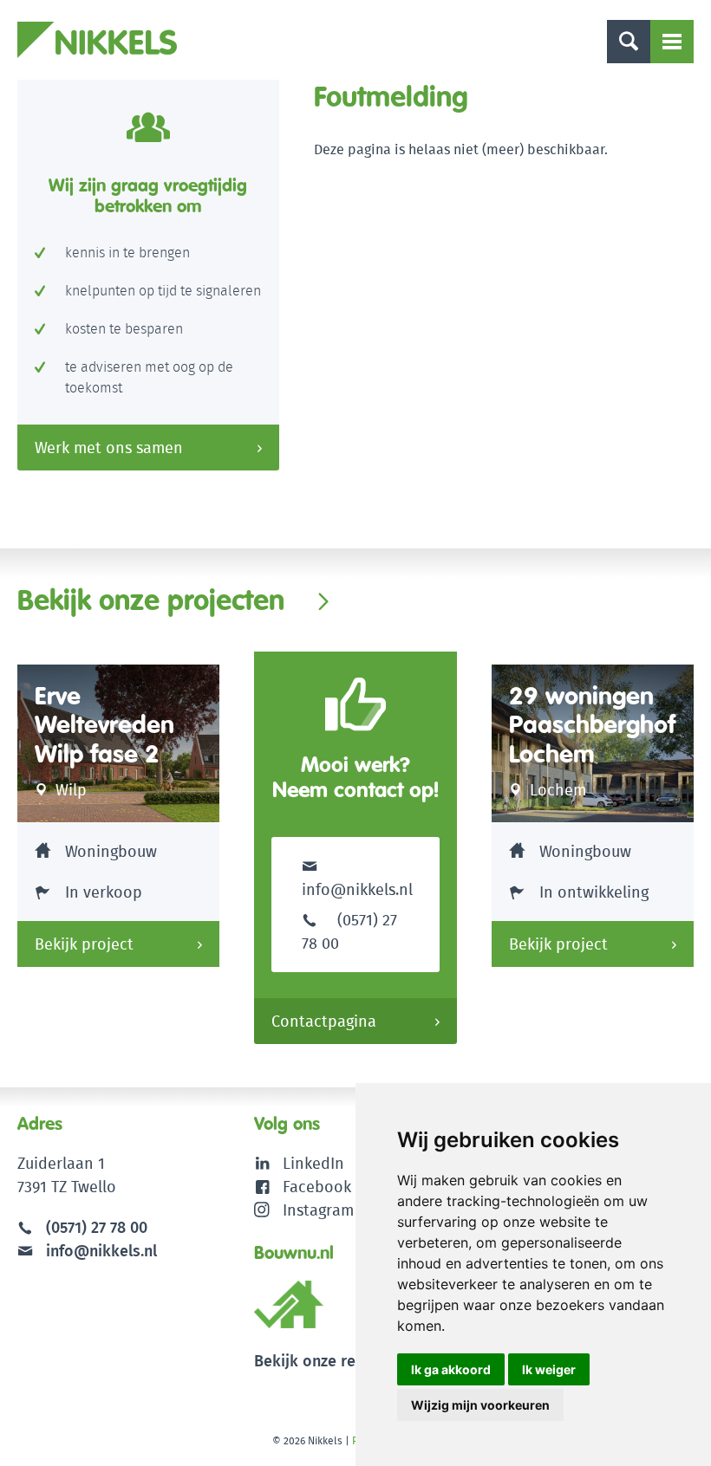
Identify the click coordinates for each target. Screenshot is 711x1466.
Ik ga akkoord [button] (451, 1369)
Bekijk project (84, 944)
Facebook (317, 1186)
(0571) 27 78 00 (96, 1227)
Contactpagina (323, 1021)
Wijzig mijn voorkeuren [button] (480, 1405)
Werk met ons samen (109, 447)
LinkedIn (313, 1163)
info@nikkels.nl (357, 889)
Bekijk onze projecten (150, 599)
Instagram (318, 1210)
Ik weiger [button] (549, 1369)
